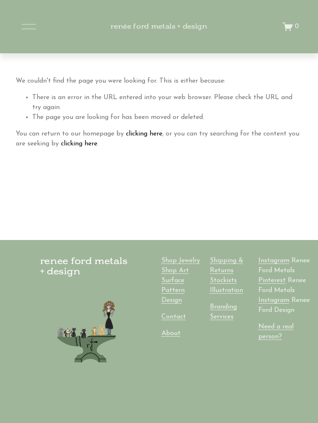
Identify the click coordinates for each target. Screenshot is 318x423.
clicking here (144, 134)
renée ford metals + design (159, 26)
